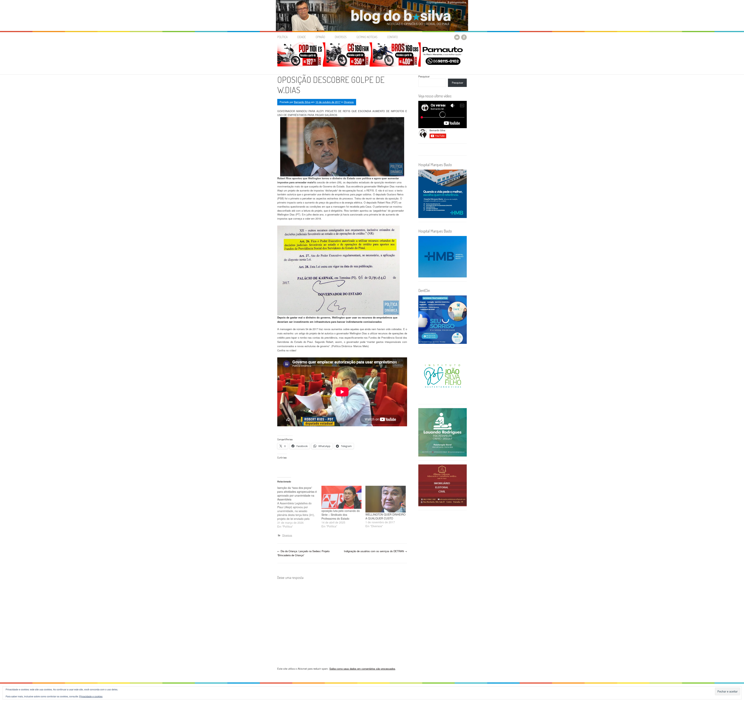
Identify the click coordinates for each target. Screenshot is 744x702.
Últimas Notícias (366, 37)
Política (282, 37)
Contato (392, 37)
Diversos (341, 37)
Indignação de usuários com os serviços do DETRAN (375, 551)
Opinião (320, 37)
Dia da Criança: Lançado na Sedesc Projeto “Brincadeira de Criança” (303, 553)
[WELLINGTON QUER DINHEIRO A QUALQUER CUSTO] (385, 499)
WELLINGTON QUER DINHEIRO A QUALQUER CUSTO (385, 516)
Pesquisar (424, 76)
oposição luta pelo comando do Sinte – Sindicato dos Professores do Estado (340, 514)
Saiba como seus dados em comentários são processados (362, 668)
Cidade (301, 37)
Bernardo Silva (302, 102)
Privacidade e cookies (90, 696)
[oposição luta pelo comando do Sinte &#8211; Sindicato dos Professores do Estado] (341, 497)
